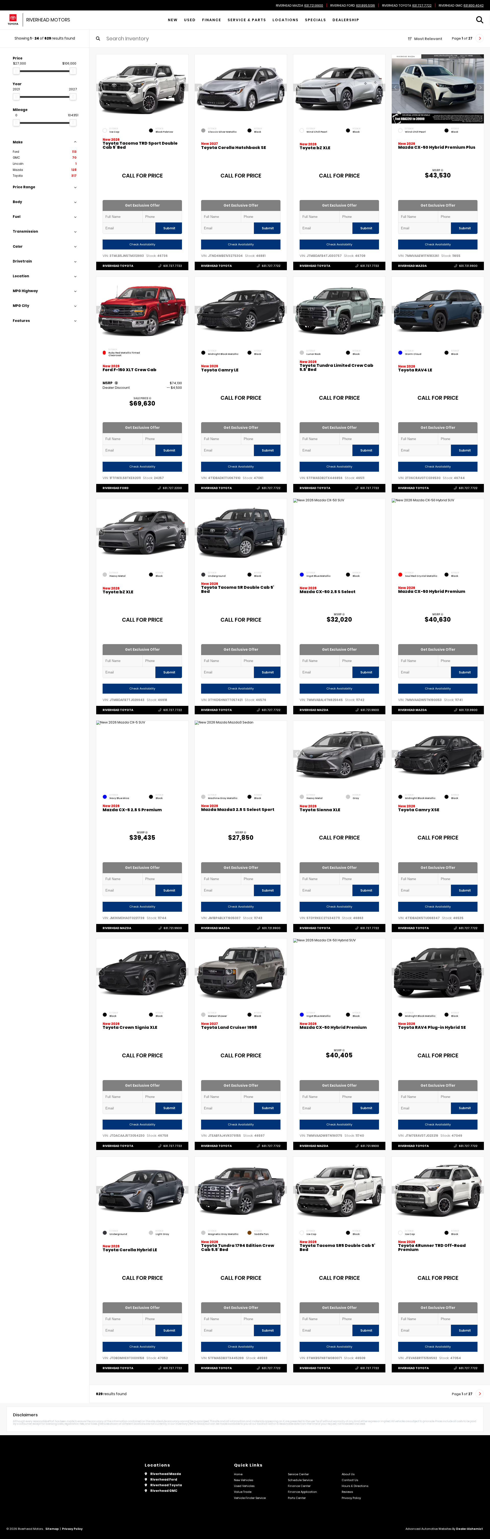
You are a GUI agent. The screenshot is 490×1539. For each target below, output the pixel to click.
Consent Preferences (40, 1536)
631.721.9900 (313, 5)
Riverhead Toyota (396, 5)
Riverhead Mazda (289, 5)
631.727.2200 (172, 488)
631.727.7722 (422, 5)
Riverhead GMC (450, 5)
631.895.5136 (365, 5)
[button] (184, 87)
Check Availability (142, 244)
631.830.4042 (473, 5)
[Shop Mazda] (13, 20)
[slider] (16, 70)
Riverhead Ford (342, 5)
